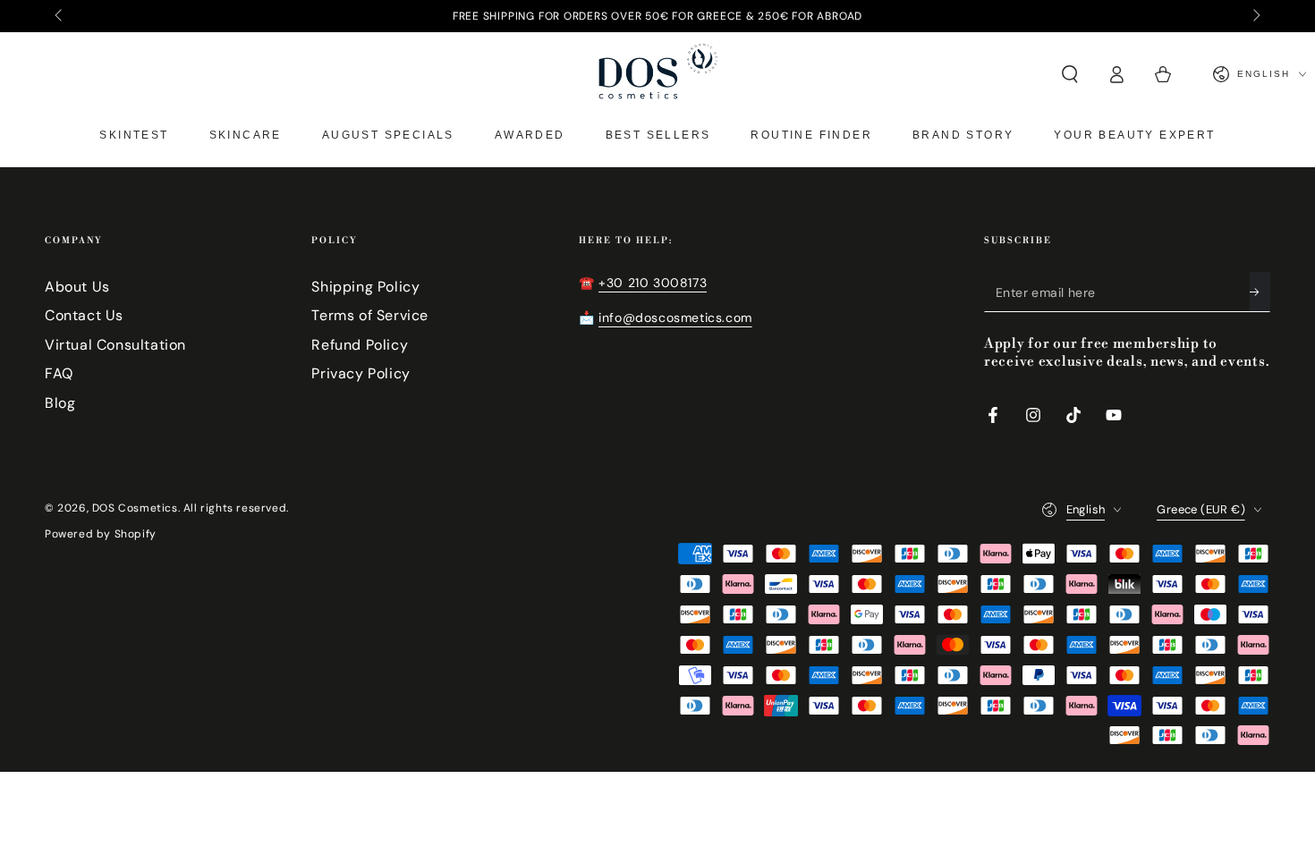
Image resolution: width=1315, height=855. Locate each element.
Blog (60, 403)
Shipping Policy (365, 286)
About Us (77, 286)
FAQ (59, 373)
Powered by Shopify (101, 534)
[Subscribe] (1260, 291)
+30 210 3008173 (652, 283)
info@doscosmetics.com (675, 317)
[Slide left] (60, 16)
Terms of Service (369, 315)
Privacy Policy (360, 373)
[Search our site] (1070, 74)
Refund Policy (359, 344)
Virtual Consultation (115, 344)
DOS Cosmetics (135, 508)
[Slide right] (1255, 16)
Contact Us (84, 315)
